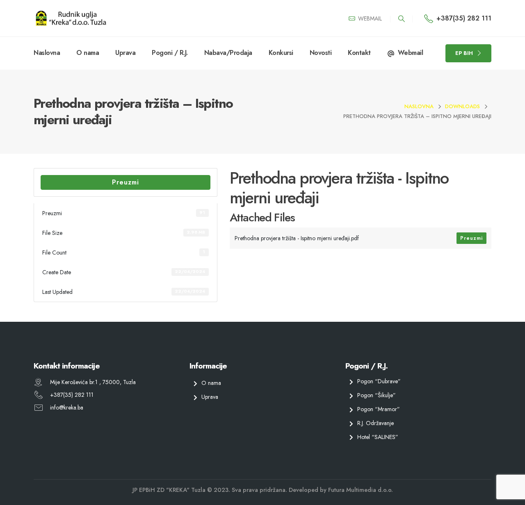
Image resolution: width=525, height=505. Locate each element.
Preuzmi (125, 182)
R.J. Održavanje (375, 423)
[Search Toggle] (401, 19)
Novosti (321, 52)
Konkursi (281, 52)
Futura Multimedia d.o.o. (360, 490)
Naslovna (47, 52)
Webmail (410, 52)
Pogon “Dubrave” (379, 381)
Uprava (125, 52)
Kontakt (359, 52)
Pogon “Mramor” (378, 409)
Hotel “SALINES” (377, 436)
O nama (87, 52)
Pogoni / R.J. (170, 52)
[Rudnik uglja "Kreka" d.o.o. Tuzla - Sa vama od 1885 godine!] (70, 18)
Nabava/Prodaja (228, 52)
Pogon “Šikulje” (376, 395)
